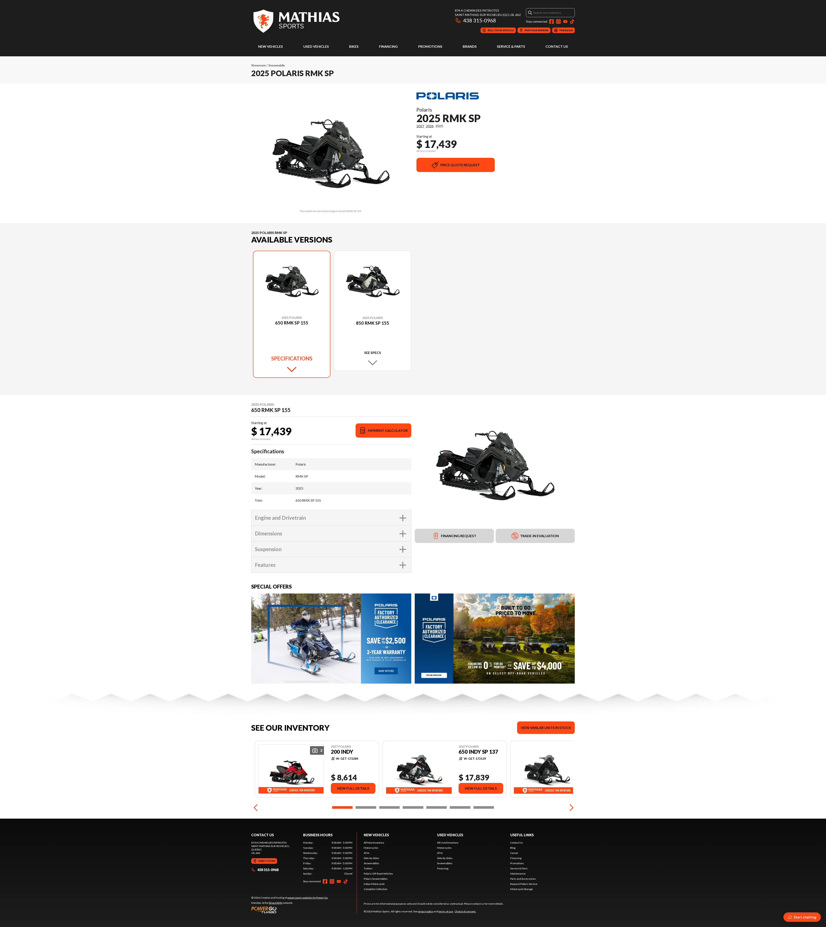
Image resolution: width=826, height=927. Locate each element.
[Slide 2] (366, 807)
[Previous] (255, 807)
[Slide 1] (342, 807)
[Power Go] (289, 909)
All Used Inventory (447, 842)
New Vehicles (270, 46)
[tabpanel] (327, 858)
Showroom (258, 65)
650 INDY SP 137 (478, 752)
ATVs (367, 853)
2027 (420, 126)
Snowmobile (276, 65)
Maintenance (517, 873)
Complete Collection (375, 889)
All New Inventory (374, 842)
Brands (470, 46)
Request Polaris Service (523, 883)
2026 (430, 126)
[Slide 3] (389, 807)
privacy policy (425, 911)
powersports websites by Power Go (307, 897)
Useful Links (522, 835)
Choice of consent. (465, 911)
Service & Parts (511, 46)
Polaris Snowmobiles (376, 878)
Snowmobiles (371, 863)
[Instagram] (558, 21)
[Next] (570, 807)
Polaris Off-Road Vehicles (378, 873)
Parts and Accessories (523, 878)
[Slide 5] (436, 807)
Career (514, 853)
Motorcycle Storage (521, 889)
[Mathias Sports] (296, 20)
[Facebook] (551, 21)
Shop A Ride (275, 902)
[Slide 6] (460, 807)
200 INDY (342, 752)
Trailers (368, 868)
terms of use (445, 911)
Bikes (354, 46)
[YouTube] (565, 21)
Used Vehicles (316, 46)
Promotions (430, 46)
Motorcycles (371, 847)
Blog (512, 847)
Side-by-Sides (371, 858)
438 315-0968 (479, 20)
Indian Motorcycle (374, 883)
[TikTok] (572, 21)
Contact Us (557, 46)
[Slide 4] (413, 807)
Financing (388, 46)
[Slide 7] (483, 807)
